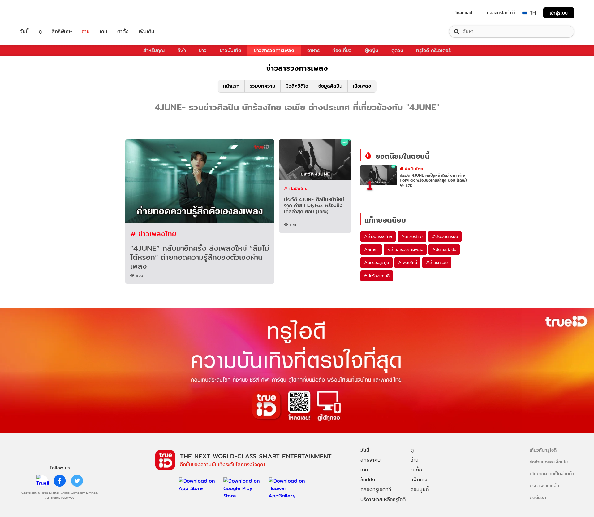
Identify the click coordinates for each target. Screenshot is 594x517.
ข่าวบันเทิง (230, 50)
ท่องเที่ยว (342, 50)
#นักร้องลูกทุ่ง (376, 262)
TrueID (38, 12)
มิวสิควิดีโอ (297, 86)
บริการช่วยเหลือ (544, 485)
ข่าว (203, 50)
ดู (40, 31)
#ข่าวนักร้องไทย (378, 236)
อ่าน (86, 31)
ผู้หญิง (371, 50)
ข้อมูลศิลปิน (330, 86)
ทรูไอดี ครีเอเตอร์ (433, 50)
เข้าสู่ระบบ (559, 12)
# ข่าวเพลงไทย (153, 233)
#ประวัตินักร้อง (445, 236)
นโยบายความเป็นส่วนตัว (552, 473)
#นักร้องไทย (412, 236)
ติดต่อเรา (538, 497)
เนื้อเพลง (362, 86)
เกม (103, 31)
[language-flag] (524, 13)
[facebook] (60, 481)
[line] (42, 481)
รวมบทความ (262, 86)
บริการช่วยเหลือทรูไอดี (383, 499)
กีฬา (181, 50)
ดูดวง (397, 50)
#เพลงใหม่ (407, 262)
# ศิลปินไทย (296, 188)
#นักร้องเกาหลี (377, 275)
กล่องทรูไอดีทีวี (375, 489)
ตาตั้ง (123, 31)
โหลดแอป (463, 13)
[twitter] (77, 481)
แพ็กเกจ (419, 480)
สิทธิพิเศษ (62, 31)
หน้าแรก (231, 86)
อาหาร (313, 50)
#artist (371, 249)
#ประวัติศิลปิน (444, 249)
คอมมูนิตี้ (420, 489)
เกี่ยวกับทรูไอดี (543, 449)
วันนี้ (24, 31)
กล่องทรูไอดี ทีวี (501, 13)
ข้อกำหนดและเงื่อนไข (549, 461)
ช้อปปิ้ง (367, 480)
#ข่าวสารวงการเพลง (405, 249)
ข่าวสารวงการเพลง (274, 50)
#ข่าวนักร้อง (436, 262)
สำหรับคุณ (154, 50)
